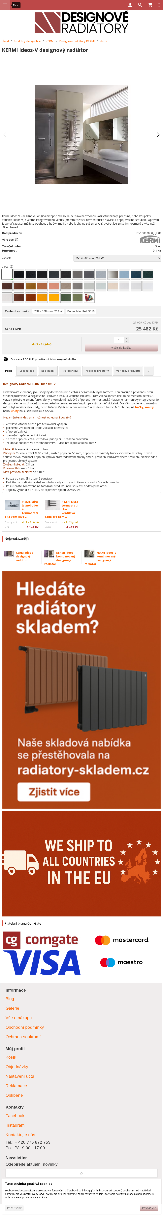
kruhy (15, 411)
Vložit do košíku (121, 347)
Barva (5, 266)
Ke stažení (47, 370)
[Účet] (130, 5)
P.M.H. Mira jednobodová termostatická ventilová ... (22, 509)
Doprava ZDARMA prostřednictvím (44, 359)
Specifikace (26, 370)
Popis (8, 370)
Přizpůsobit (14, 1208)
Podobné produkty (97, 370)
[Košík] (150, 5)
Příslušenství (70, 370)
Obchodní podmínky (25, 1027)
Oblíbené (14, 1095)
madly (149, 407)
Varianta (6, 258)
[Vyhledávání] (140, 5)
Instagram (15, 1125)
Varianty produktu (128, 370)
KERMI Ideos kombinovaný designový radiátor (60, 558)
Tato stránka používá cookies (28, 1184)
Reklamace (16, 1085)
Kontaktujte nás (20, 1134)
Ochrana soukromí (23, 1036)
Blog (10, 998)
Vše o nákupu (19, 1017)
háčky (139, 407)
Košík (11, 1057)
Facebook (15, 1115)
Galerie (12, 1008)
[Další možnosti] (159, 5)
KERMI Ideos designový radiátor (24, 556)
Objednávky (17, 1066)
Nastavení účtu (20, 1076)
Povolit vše (149, 1208)
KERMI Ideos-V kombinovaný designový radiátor (100, 558)
